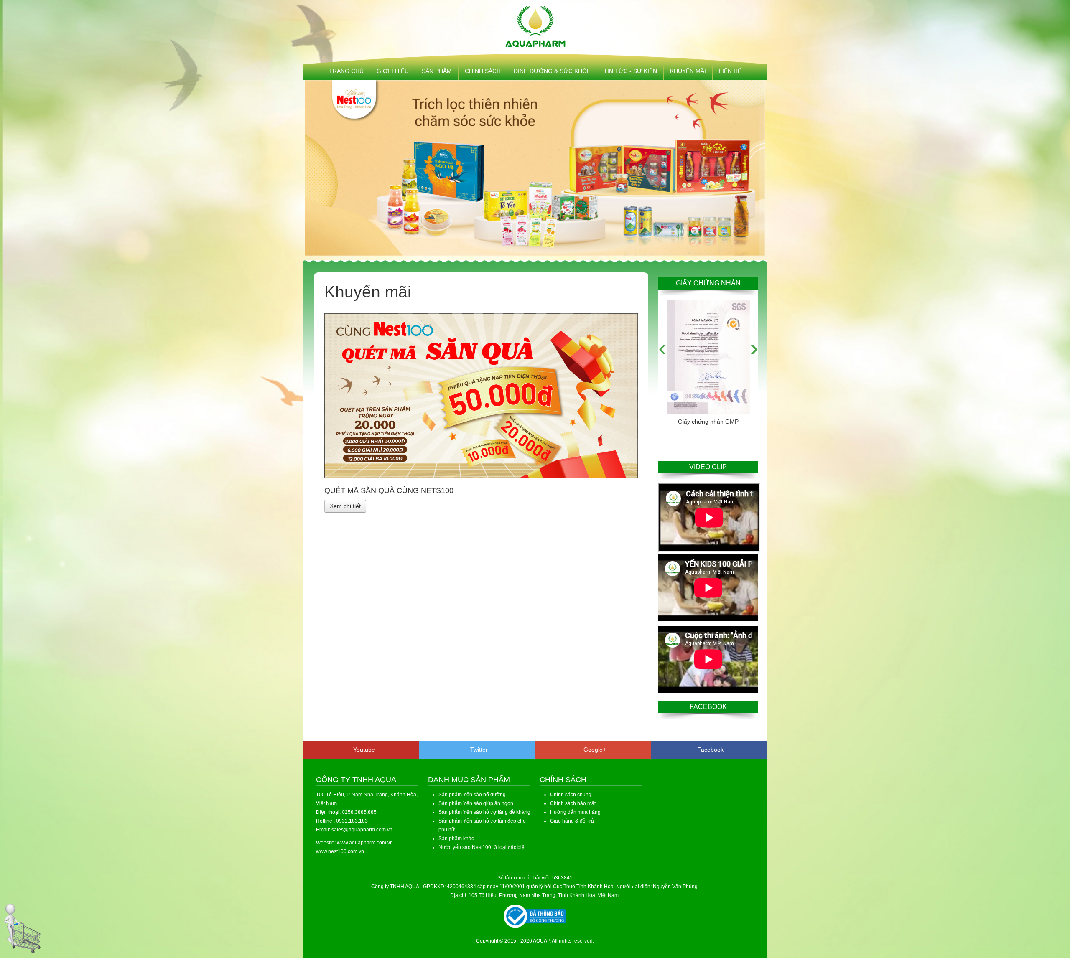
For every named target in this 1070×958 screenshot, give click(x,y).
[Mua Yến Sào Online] (22, 928)
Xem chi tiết (345, 506)
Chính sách (483, 71)
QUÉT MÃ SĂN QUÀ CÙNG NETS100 (388, 490)
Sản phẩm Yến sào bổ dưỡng (472, 795)
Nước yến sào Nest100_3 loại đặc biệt (482, 847)
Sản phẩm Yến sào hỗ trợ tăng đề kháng (484, 812)
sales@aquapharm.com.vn (361, 830)
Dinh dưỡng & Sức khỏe (552, 71)
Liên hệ (730, 71)
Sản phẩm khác (456, 838)
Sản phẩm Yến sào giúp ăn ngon (475, 803)
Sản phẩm (437, 71)
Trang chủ (346, 71)
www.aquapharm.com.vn (365, 843)
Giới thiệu (393, 71)
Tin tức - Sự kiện (630, 71)
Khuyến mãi (688, 71)
